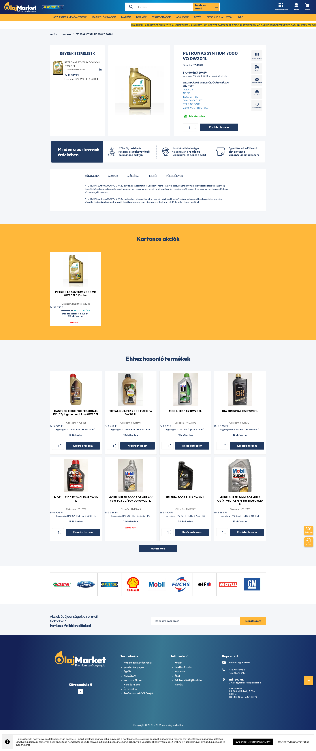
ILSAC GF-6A (190, 96)
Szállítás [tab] (133, 176)
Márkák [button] (126, 17)
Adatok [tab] (113, 176)
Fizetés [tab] (152, 176)
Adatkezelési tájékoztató (188, 680)
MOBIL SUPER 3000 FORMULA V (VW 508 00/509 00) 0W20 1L (131, 499)
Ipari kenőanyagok (134, 667)
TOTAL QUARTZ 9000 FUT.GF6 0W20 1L (130, 412)
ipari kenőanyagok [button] (104, 17)
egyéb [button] (198, 17)
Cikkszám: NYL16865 (75, 69)
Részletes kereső (200, 7)
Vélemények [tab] (174, 176)
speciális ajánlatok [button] (219, 17)
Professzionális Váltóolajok (139, 693)
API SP (186, 93)
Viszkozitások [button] (161, 17)
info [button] (240, 17)
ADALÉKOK (130, 675)
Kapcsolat (180, 671)
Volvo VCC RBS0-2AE (195, 107)
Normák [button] (141, 17)
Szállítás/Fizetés (183, 667)
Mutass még (158, 548)
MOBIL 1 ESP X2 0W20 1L (185, 411)
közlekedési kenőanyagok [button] (69, 17)
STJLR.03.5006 (191, 104)
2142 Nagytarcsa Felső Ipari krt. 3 (245, 682)
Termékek (66, 34)
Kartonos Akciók (133, 680)
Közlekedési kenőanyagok (138, 662)
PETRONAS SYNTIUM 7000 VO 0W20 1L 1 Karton (75, 293)
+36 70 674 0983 (237, 673)
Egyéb (127, 671)
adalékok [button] (182, 17)
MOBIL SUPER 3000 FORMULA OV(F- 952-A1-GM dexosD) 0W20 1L (240, 501)
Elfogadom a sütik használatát (253, 742)
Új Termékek (130, 689)
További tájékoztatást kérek (293, 742)
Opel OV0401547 (193, 100)
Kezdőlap (54, 34)
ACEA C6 (188, 89)
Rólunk (178, 662)
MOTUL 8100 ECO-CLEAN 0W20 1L (76, 499)
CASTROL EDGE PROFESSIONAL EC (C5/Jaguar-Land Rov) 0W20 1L (76, 412)
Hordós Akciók (132, 684)
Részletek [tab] (92, 176)
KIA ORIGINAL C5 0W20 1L (240, 411)
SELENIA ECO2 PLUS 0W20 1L (185, 497)
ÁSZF (178, 675)
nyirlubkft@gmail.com (239, 662)
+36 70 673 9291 (237, 669)
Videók (179, 684)
